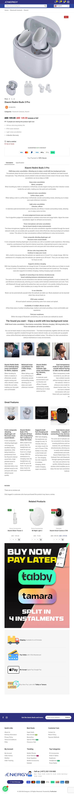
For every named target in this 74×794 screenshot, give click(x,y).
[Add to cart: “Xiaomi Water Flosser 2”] (19, 539)
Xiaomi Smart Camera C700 (59, 530)
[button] (5, 788)
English (59, 6)
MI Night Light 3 (37, 530)
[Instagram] (7, 717)
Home (6, 10)
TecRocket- (53, 791)
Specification (20, 163)
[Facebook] (3, 717)
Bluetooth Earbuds (16, 10)
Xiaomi (26, 10)
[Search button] (45, 6)
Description (9, 163)
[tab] (9, 163)
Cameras (58, 528)
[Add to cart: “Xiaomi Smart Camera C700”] (62, 539)
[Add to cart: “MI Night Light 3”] (40, 539)
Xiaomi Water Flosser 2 (15, 530)
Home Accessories (15, 528)
